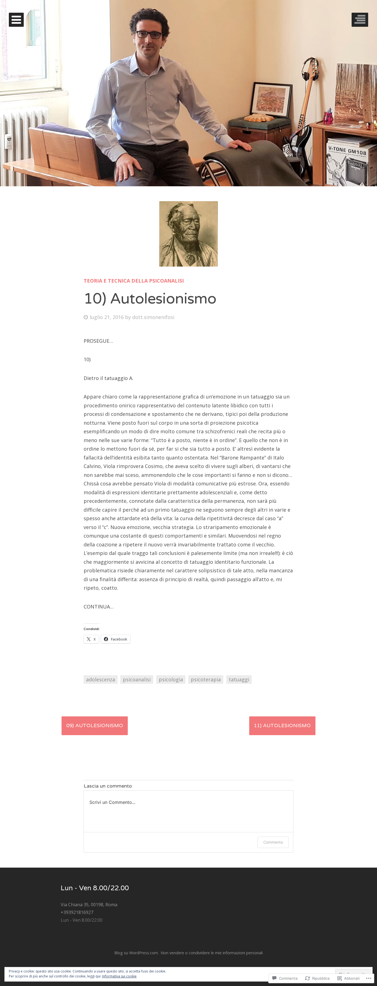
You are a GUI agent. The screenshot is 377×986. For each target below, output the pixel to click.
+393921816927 (77, 912)
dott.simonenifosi (153, 317)
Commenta (273, 842)
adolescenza (100, 679)
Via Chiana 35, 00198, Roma (89, 905)
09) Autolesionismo (94, 725)
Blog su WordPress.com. (136, 952)
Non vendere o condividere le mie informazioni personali (212, 952)
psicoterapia (206, 679)
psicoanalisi (137, 679)
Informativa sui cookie (119, 976)
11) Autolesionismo (282, 725)
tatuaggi (239, 679)
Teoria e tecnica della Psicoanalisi (134, 280)
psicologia (171, 679)
